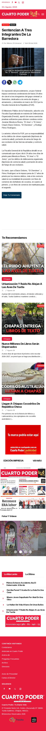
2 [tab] (20, 507)
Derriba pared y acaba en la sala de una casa (25, 591)
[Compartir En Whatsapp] (14, 84)
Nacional (6, 25)
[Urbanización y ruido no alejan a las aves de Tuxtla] (23, 259)
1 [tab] (15, 507)
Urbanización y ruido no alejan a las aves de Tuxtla (22, 285)
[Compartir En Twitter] (9, 84)
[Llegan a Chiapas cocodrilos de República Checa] (23, 378)
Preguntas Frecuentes (10, 659)
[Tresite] (16, 720)
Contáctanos (7, 647)
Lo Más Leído (10, 574)
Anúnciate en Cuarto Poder (12, 651)
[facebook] (12, 2)
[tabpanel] (23, 489)
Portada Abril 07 (6, 510)
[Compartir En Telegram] (20, 84)
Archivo (5, 663)
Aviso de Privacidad (9, 674)
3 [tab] (25, 507)
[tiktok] (22, 2)
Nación (12, 25)
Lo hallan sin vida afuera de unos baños (25, 605)
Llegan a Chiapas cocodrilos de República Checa (21, 405)
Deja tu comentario (11, 195)
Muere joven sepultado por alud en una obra (25, 598)
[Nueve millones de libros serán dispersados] (23, 319)
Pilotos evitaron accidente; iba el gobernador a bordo (21, 584)
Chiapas (6, 279)
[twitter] (19, 2)
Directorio (5, 667)
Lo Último (30, 574)
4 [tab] (30, 507)
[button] (23, 497)
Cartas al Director (8, 678)
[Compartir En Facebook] (4, 84)
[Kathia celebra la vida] (23, 541)
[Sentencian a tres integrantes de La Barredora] (23, 62)
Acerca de (6, 655)
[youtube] (15, 2)
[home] (19, 14)
